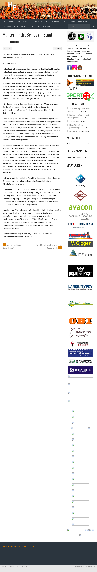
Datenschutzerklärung (11, 546)
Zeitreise (73, 121)
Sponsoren (36, 26)
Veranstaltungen (52, 21)
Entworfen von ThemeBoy (85, 566)
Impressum (46, 26)
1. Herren (57, 49)
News (4, 21)
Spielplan (25, 21)
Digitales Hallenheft (21, 26)
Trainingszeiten (37, 21)
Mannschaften (14, 21)
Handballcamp (74, 131)
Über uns (64, 21)
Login (34, 546)
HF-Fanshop (7, 26)
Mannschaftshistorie (79, 21)
